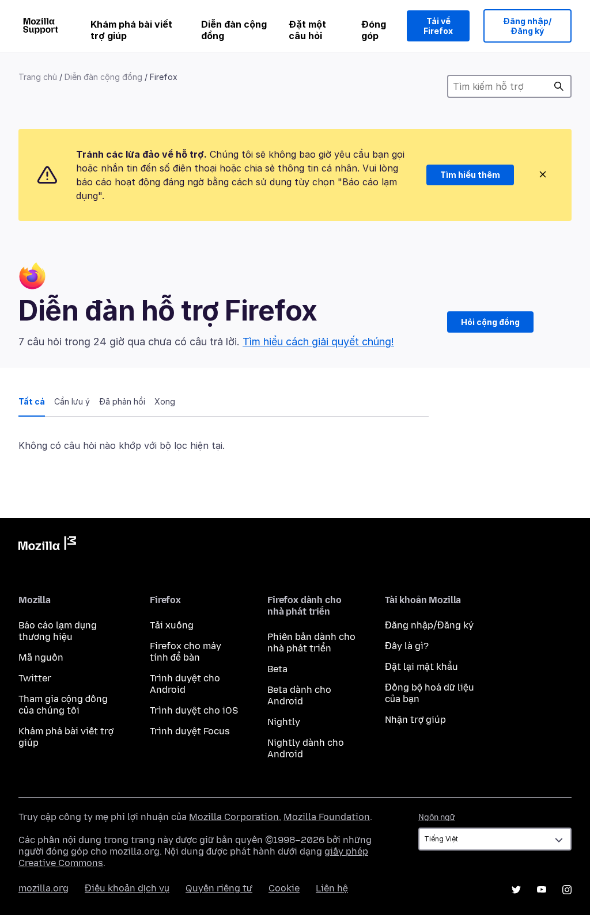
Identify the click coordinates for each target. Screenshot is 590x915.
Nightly (283, 721)
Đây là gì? (407, 645)
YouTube (541, 889)
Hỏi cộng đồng (490, 322)
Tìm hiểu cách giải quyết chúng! (318, 342)
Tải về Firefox (438, 26)
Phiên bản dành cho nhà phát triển (311, 642)
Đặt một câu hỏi (307, 29)
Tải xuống (172, 625)
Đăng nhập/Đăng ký (527, 26)
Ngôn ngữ (436, 817)
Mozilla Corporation (234, 816)
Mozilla (47, 545)
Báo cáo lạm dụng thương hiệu (57, 631)
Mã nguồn (40, 657)
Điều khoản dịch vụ (127, 888)
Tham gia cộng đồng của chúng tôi (63, 704)
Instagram (567, 889)
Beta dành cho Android (299, 695)
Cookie (284, 888)
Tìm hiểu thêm (470, 175)
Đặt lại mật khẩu (421, 666)
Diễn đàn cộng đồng (234, 29)
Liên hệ (332, 888)
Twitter (34, 678)
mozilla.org (43, 888)
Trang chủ (37, 77)
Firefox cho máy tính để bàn (185, 651)
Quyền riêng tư (219, 888)
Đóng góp (373, 29)
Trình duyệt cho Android (185, 684)
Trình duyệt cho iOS (194, 710)
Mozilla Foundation (326, 816)
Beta (277, 669)
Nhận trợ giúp (415, 719)
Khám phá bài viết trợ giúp (131, 29)
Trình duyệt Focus (190, 731)
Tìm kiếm (559, 86)
